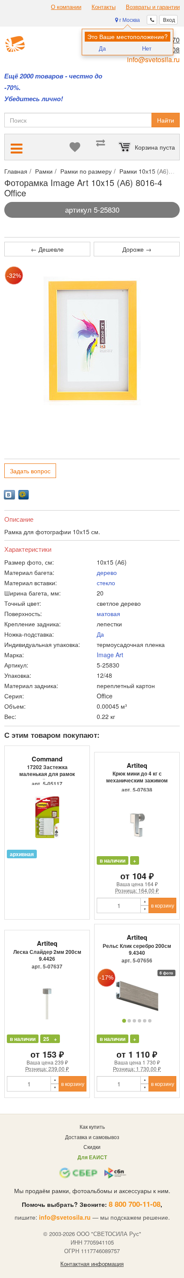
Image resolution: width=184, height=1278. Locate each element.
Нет (146, 48)
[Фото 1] (124, 1020)
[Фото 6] (149, 1020)
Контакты (104, 7)
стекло (106, 582)
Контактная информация (92, 1264)
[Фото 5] (144, 1020)
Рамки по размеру (86, 171)
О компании (66, 7)
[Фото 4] (139, 1020)
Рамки (44, 171)
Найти (165, 120)
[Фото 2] (129, 1020)
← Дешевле (47, 249)
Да (102, 48)
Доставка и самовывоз (92, 1136)
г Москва (129, 19)
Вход (168, 19)
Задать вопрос (30, 470)
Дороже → (136, 249)
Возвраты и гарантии (153, 7)
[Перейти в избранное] (75, 147)
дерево (107, 572)
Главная (15, 171)
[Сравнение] (100, 147)
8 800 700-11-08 (134, 1204)
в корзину (162, 905)
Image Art (110, 654)
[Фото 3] (134, 1020)
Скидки (92, 1146)
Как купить (92, 1126)
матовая (108, 613)
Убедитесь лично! (33, 98)
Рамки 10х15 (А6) (144, 171)
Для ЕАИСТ (92, 1157)
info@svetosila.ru (153, 59)
